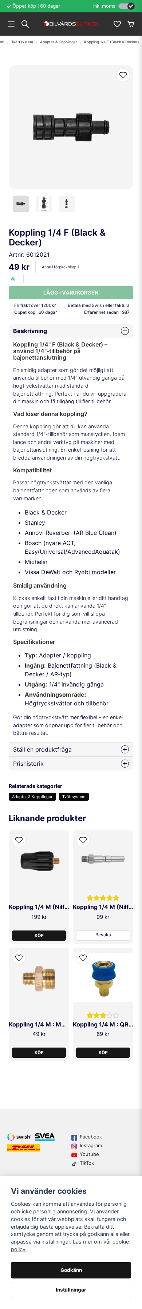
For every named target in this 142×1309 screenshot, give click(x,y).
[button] (123, 75)
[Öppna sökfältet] (25, 24)
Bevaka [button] (103, 934)
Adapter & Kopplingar (58, 42)
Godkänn (71, 1270)
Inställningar (71, 1290)
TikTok (87, 1163)
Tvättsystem (22, 42)
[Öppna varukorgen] (131, 24)
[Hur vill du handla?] (126, 6)
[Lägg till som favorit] (117, 24)
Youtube (89, 1154)
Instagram (91, 1145)
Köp (39, 935)
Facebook (91, 1137)
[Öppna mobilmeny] (11, 24)
